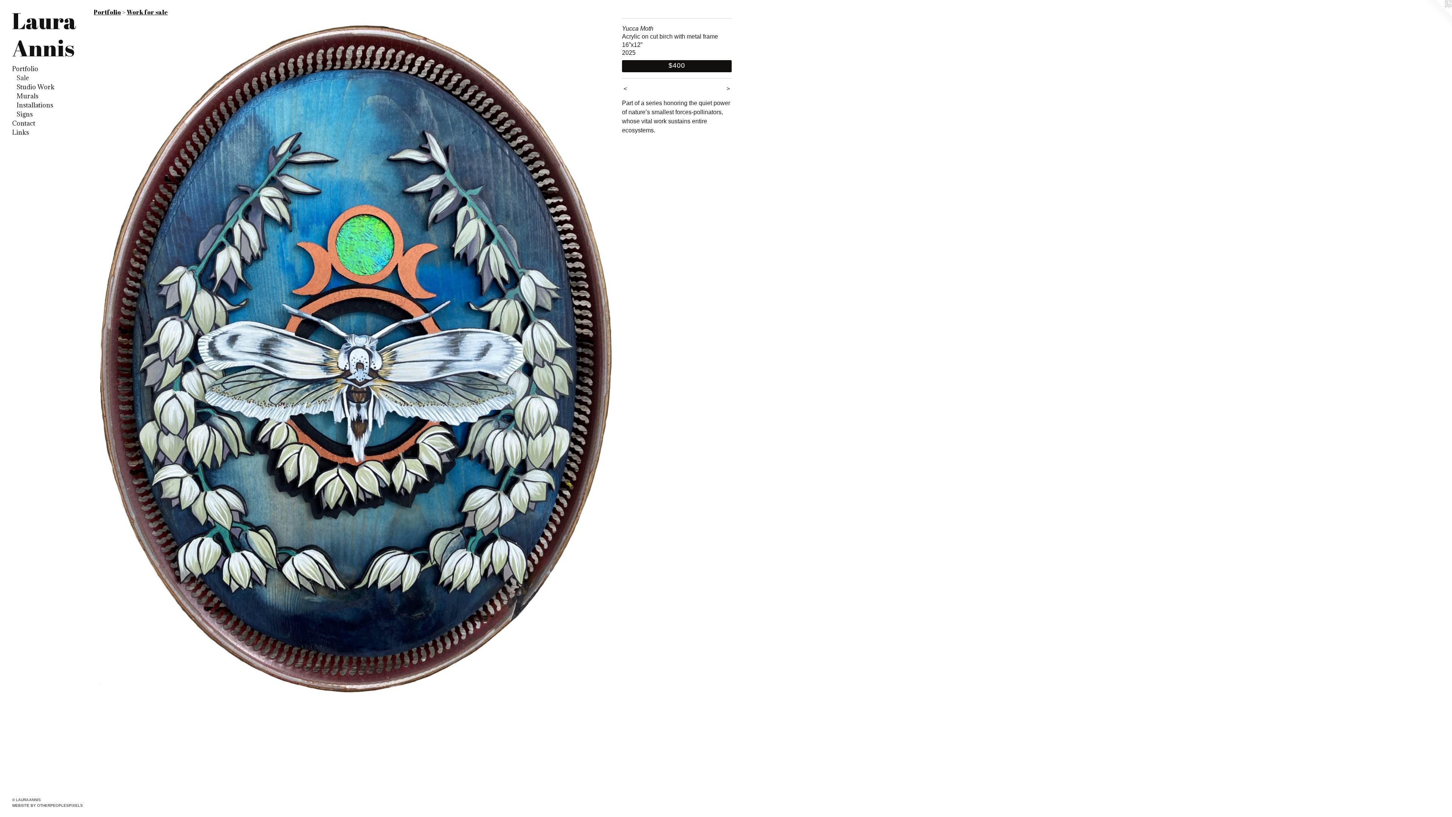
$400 (677, 65)
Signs (25, 114)
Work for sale (147, 12)
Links (20, 132)
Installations (35, 105)
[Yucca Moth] (354, 365)
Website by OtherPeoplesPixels (47, 805)
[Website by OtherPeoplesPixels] (1437, 15)
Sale (23, 78)
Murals (28, 96)
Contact (23, 123)
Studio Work (35, 87)
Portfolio (25, 69)
